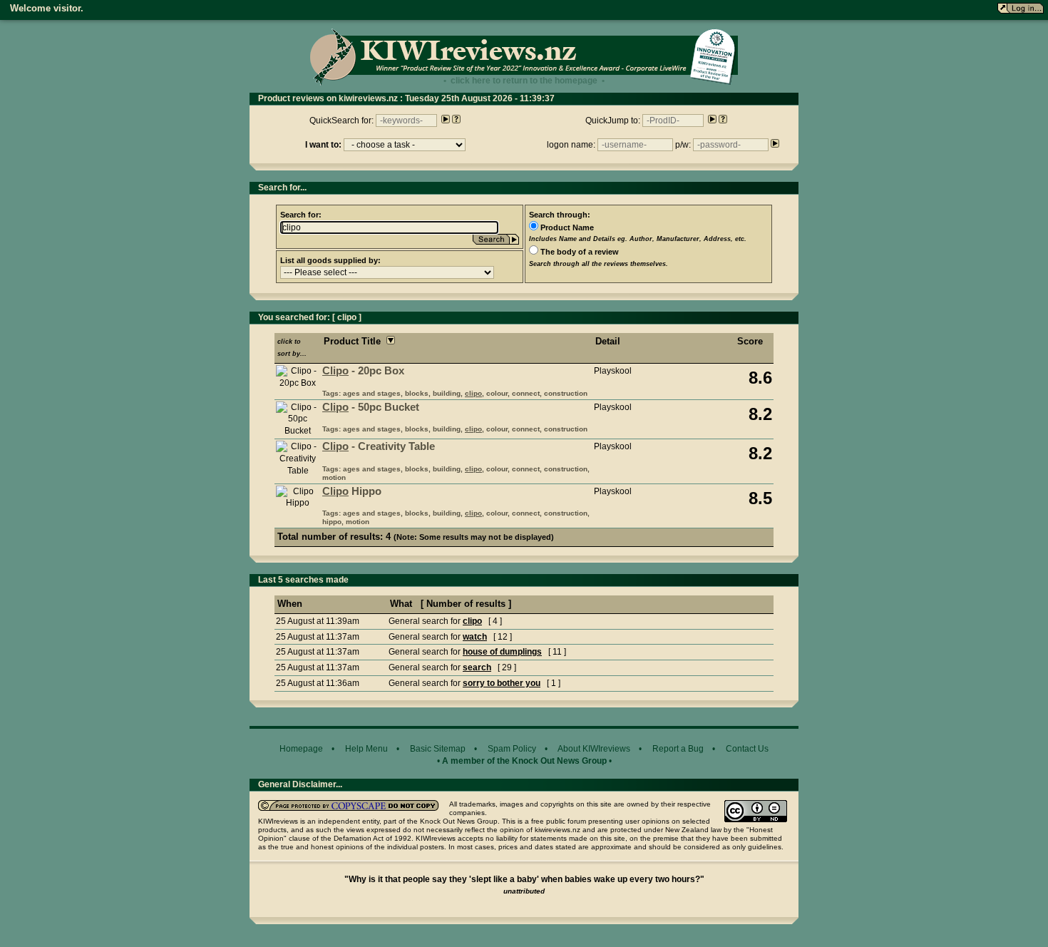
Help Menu (366, 749)
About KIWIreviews (594, 749)
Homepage (301, 749)
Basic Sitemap (438, 749)
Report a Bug (678, 749)
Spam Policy (512, 749)
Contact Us (747, 749)
